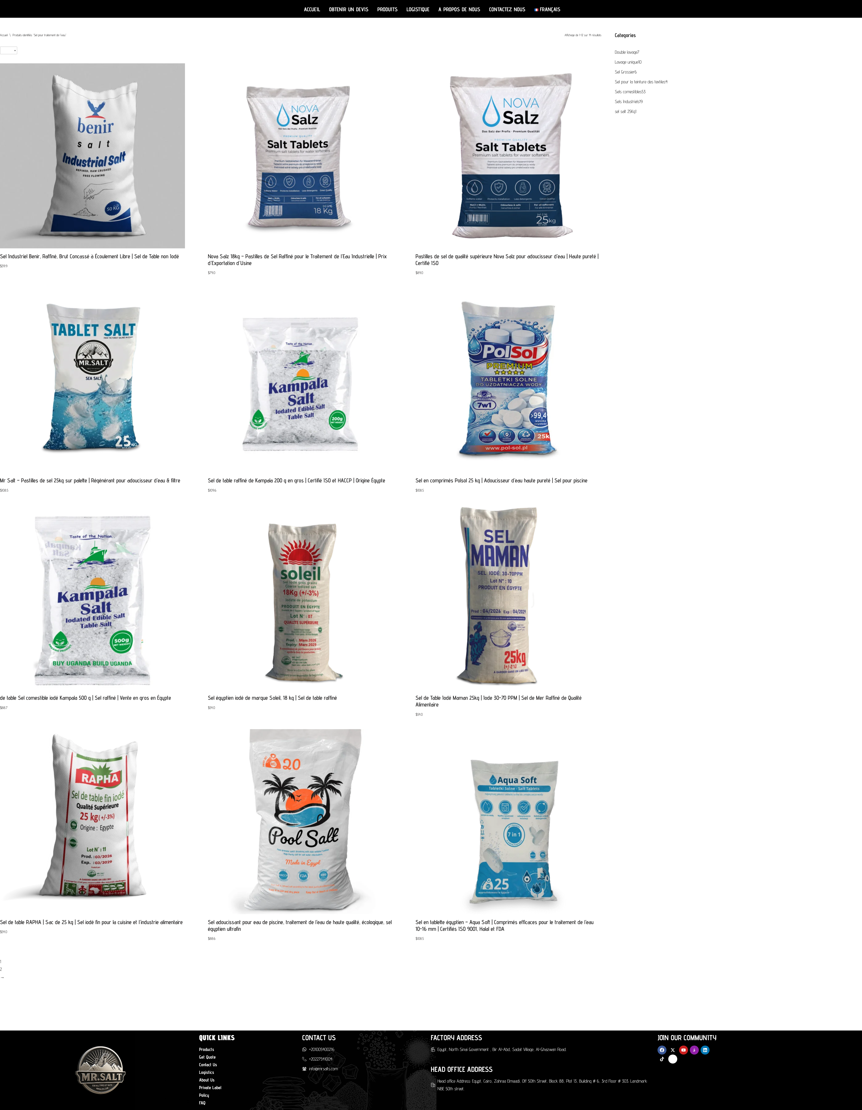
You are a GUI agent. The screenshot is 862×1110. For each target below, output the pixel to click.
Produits (387, 9)
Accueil (312, 9)
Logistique (418, 9)
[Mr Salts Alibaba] (672, 1059)
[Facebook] (661, 1050)
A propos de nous (459, 9)
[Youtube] (683, 1050)
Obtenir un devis (348, 9)
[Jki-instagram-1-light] (694, 1050)
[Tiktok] (661, 1059)
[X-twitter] (672, 1050)
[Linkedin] (705, 1050)
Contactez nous (507, 9)
